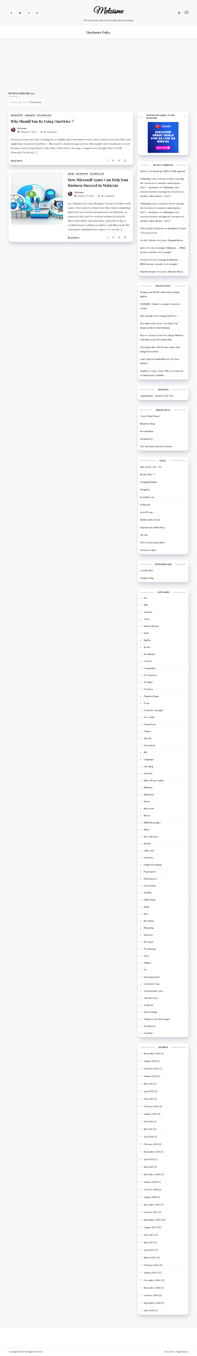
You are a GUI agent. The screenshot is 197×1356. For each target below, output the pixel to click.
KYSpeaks (145, 504)
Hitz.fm (147, 738)
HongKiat (145, 489)
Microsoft (17, 115)
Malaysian (149, 794)
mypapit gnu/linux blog (152, 527)
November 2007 (152, 1204)
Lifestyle (148, 773)
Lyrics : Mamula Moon (171, 240)
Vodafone (148, 1005)
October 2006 (151, 1295)
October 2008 (151, 1189)
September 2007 (152, 1219)
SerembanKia (146, 431)
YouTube (148, 1033)
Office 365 (149, 850)
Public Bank (149, 899)
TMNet (147, 963)
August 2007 (150, 1227)
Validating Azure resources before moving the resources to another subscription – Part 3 (162, 191)
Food (146, 703)
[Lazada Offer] (163, 137)
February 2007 (151, 1265)
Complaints (149, 668)
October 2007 (151, 1212)
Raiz (146, 913)
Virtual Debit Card (153, 991)
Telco (146, 955)
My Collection (151, 836)
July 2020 (148, 1121)
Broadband (149, 654)
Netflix (147, 843)
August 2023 (150, 1061)
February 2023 (151, 1068)
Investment (149, 745)
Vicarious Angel (148, 550)
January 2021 (150, 1114)
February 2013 (151, 1144)
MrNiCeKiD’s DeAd (150, 519)
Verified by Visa (151, 984)
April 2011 (149, 1159)
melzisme (108, 11)
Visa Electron (150, 998)
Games (147, 731)
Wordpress (149, 1026)
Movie (147, 815)
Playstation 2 (150, 878)
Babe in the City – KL (151, 467)
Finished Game (151, 696)
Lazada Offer (146, 570)
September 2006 (152, 1303)
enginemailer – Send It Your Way (156, 395)
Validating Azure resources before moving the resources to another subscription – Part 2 (162, 216)
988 (145, 605)
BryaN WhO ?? (147, 474)
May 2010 (148, 1167)
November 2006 (152, 1287)
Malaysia (148, 787)
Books (147, 647)
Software (148, 935)
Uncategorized (151, 977)
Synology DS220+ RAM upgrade (169, 171)
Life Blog (148, 766)
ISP (145, 752)
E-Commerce (150, 675)
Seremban (149, 920)
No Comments (50, 132)
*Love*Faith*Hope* (150, 416)
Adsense (148, 612)
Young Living (146, 578)
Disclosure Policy (98, 32)
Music (147, 829)
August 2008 (150, 1197)
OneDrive (30, 115)
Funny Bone (150, 724)
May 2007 (148, 1242)
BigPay (147, 640)
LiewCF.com (146, 512)
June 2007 (149, 1235)
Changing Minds (148, 482)
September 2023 (152, 1053)
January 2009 (150, 1182)
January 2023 (150, 1076)
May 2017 (148, 1129)
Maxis (147, 801)
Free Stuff (149, 717)
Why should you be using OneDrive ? (42, 121)
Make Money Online (154, 780)
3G (145, 598)
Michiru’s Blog (147, 423)
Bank (146, 633)
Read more (17, 160)
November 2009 (152, 1174)
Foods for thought (153, 710)
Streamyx (148, 941)
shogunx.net (146, 438)
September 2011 (152, 1151)
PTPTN (147, 892)
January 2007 (150, 1272)
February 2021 (151, 1106)
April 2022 (149, 1091)
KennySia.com (147, 497)
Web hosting (150, 1012)
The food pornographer (152, 542)
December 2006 (152, 1280)
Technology (44, 115)
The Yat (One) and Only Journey (156, 446)
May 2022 (148, 1083)
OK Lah (144, 535)
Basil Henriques (148, 271)
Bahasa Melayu (151, 626)
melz (142, 247)
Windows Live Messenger (157, 1019)
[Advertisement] (98, 65)
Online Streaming (153, 864)
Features (148, 689)
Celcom (147, 661)
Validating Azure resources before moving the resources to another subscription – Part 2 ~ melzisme (162, 183)
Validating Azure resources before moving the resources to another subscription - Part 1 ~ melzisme (162, 208)
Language (149, 759)
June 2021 (148, 1098)
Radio (146, 906)
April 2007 (149, 1250)
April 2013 (149, 1136)
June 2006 (149, 1310)
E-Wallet (148, 682)
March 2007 (150, 1257)
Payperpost (150, 871)
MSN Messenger (152, 822)
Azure (71, 174)
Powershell (149, 885)
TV (145, 970)
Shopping (149, 927)
